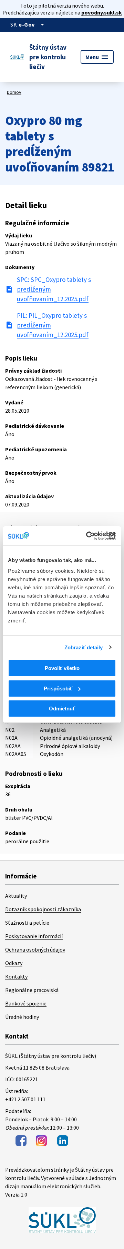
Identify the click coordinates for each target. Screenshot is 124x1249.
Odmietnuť (62, 708)
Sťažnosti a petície (27, 922)
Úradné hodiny (22, 1016)
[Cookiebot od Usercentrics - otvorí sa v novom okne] (87, 535)
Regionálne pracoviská (32, 989)
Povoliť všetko (62, 668)
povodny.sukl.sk (101, 12)
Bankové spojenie (25, 1003)
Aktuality (16, 895)
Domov (14, 92)
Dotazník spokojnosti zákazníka (43, 909)
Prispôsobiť (58, 688)
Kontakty (16, 976)
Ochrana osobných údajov (35, 949)
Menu (97, 57)
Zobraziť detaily (83, 647)
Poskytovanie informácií (34, 936)
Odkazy (13, 963)
